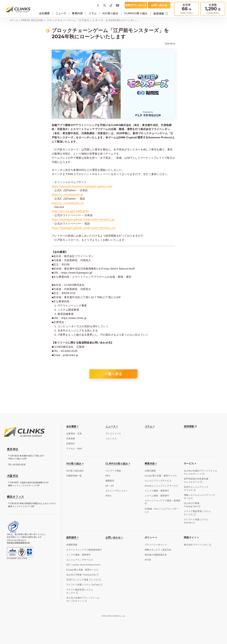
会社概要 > (72, 426)
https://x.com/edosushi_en (68, 202)
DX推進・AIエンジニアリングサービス (162, 510)
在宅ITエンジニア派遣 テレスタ (82, 580)
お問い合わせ (159, 5)
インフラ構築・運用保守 (157, 491)
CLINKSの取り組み (136, 13)
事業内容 (77, 13)
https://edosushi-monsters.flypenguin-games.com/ (82, 186)
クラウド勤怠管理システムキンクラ (197, 513)
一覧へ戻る (113, 374)
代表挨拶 (70, 438)
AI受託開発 (150, 471)
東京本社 (12, 449)
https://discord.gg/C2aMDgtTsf (70, 211)
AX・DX (109, 486)
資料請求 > (72, 537)
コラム (92, 13)
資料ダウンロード (136, 5)
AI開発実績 (71, 545)
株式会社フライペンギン (196, 545)
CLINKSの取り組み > (117, 463)
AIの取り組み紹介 (75, 471)
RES (107, 476)
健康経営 (109, 481)
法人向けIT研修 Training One (81, 575)
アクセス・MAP (74, 448)
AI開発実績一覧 (74, 476)
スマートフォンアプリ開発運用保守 (84, 550)
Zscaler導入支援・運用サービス (161, 476)
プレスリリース (113, 433)
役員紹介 (70, 443)
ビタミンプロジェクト (116, 491)
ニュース (61, 13)
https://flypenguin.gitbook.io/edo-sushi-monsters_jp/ (83, 219)
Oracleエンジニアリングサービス (161, 486)
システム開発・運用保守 (157, 496)
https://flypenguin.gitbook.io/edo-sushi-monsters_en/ (83, 227)
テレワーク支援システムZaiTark (196, 521)
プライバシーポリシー (16, 540)
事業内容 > (151, 463)
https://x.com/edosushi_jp (67, 194)
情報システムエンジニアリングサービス (199, 496)
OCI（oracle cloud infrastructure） (84, 565)
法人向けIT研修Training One (191, 505)
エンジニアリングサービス (158, 481)
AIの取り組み (110, 13)
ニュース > (111, 426)
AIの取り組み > (75, 463)
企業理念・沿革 (74, 433)
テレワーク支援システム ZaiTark (82, 584)
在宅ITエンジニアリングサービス (196, 488)
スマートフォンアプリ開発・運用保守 (162, 502)
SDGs (108, 496)
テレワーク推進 (113, 471)
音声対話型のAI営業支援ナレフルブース (196, 480)
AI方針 (148, 560)
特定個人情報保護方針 (156, 555)
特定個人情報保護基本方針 (18, 543)
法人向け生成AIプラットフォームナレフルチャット (200, 472)
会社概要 (44, 13)
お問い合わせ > (114, 537)
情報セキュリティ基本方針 (158, 550)
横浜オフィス (15, 496)
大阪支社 (12, 475)
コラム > (149, 426)
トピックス (111, 438)
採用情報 (159, 13)
